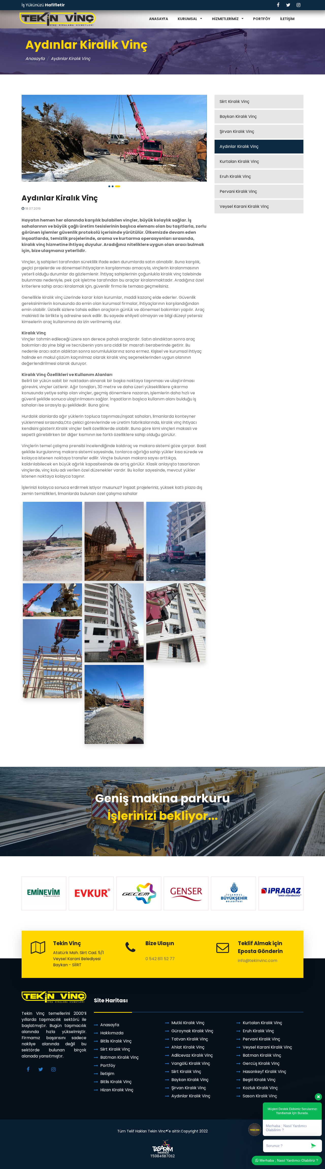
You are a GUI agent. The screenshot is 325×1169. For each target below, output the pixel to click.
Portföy (107, 1065)
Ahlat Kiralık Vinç (187, 1047)
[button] (109, 186)
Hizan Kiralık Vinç (116, 1090)
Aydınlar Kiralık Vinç (239, 146)
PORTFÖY (261, 18)
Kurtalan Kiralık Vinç (239, 161)
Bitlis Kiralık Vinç (116, 1041)
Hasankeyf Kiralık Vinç (264, 1071)
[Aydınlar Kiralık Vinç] (114, 138)
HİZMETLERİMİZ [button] (225, 18)
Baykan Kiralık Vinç (238, 116)
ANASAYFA (158, 18)
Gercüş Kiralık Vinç (261, 1063)
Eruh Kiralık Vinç (235, 176)
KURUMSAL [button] (188, 18)
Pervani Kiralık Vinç (238, 191)
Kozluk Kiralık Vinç (260, 1088)
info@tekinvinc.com (257, 960)
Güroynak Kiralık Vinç (192, 1031)
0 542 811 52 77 (160, 959)
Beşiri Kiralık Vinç (259, 1080)
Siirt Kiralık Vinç (234, 101)
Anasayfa (35, 58)
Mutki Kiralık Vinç (187, 1023)
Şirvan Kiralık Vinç (237, 131)
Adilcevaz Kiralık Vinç (192, 1055)
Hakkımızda (111, 1033)
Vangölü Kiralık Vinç (190, 1063)
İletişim (107, 1074)
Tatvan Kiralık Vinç (189, 1039)
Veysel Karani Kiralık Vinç (244, 206)
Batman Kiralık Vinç (119, 1057)
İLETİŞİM (287, 18)
